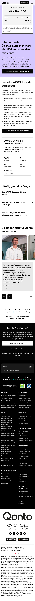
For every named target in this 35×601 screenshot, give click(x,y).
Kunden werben (23, 463)
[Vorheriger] (4, 296)
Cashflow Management (25, 405)
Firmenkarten (5, 460)
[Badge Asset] (10, 533)
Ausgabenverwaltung (24, 403)
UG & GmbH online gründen (8, 395)
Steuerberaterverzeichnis (26, 494)
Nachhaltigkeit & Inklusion (26, 465)
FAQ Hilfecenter (23, 474)
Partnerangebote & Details (26, 496)
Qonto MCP (22, 503)
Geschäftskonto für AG (7, 438)
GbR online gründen (6, 398)
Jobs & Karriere (23, 458)
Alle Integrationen (23, 491)
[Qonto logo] (5, 3)
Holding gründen (5, 400)
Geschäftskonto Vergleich (26, 416)
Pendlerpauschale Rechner (26, 440)
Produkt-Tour (22, 453)
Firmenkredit (4, 476)
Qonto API (21, 501)
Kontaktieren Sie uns (24, 451)
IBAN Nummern (23, 435)
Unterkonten (4, 456)
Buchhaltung (22, 395)
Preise (5, 366)
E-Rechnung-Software (25, 400)
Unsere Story (22, 449)
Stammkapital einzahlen (8, 407)
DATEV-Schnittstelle (24, 398)
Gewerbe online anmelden (8, 405)
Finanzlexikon (22, 481)
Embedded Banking (24, 407)
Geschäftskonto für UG (7, 433)
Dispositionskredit (6, 481)
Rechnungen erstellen (7, 458)
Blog (20, 479)
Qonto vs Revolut (23, 423)
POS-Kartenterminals (7, 465)
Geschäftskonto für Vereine (8, 445)
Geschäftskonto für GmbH (8, 431)
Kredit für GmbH (5, 478)
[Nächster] (9, 296)
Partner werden (23, 499)
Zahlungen (4, 463)
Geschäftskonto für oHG (8, 442)
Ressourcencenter (24, 476)
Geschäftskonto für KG (7, 440)
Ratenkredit (4, 483)
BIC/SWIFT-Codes (23, 438)
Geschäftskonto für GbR (8, 435)
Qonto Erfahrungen (24, 456)
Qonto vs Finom (23, 421)
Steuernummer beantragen (8, 403)
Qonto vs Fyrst (23, 418)
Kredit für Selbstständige (8, 473)
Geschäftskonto (5, 416)
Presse (20, 461)
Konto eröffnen (24, 2)
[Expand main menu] (32, 2)
